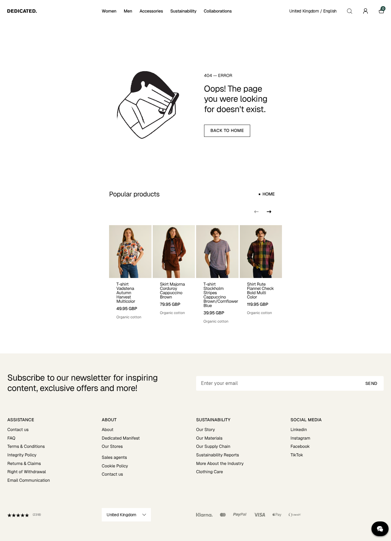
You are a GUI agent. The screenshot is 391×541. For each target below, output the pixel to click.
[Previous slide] (256, 212)
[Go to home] (53, 11)
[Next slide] (268, 212)
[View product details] (130, 299)
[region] (195, 275)
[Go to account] (365, 11)
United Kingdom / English (313, 11)
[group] (130, 274)
